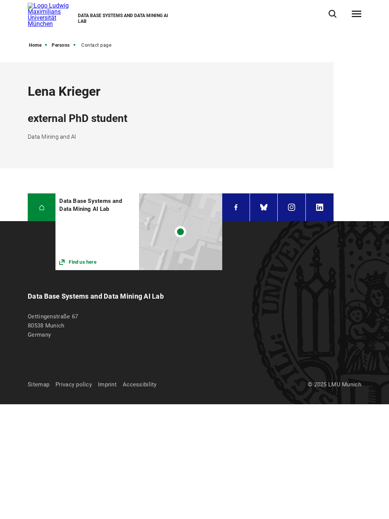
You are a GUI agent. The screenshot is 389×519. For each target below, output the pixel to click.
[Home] (41, 207)
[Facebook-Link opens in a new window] (236, 207)
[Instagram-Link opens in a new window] (291, 207)
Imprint (107, 384)
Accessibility (140, 384)
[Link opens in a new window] (138, 231)
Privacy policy (73, 384)
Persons (61, 45)
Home (35, 45)
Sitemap (38, 384)
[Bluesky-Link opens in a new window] (263, 207)
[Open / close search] (333, 14)
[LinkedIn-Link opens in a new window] (320, 207)
